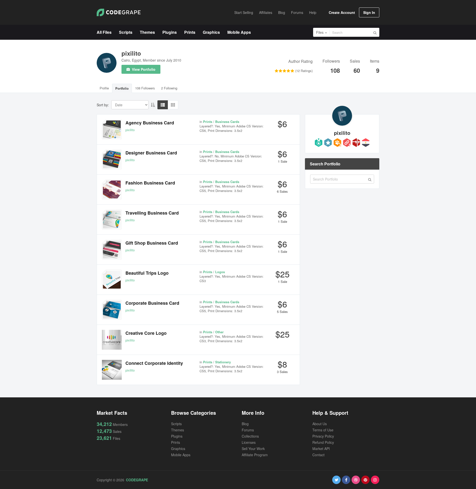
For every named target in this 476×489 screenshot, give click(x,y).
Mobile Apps (180, 454)
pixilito (131, 53)
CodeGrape (137, 479)
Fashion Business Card (150, 183)
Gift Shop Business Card (151, 243)
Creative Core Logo (146, 333)
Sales (355, 61)
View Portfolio (143, 69)
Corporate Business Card (152, 303)
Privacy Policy (323, 436)
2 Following (169, 88)
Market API (321, 448)
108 (335, 70)
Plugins (176, 436)
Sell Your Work (253, 448)
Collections (250, 436)
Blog (245, 423)
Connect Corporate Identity (154, 363)
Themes (177, 429)
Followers (331, 61)
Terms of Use (322, 429)
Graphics (178, 448)
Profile (104, 88)
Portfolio (122, 88)
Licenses (249, 442)
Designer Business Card (151, 153)
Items (374, 61)
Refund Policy (323, 442)
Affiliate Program (255, 454)
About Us (319, 423)
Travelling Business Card (152, 213)
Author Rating (300, 61)
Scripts (176, 423)
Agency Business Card (149, 122)
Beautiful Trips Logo (147, 273)
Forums (248, 429)
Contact (318, 454)
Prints (175, 442)
